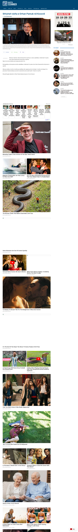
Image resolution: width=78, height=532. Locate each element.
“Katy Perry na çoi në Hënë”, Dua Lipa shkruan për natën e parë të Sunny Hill (67, 84)
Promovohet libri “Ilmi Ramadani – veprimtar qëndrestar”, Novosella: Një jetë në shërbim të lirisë (67, 53)
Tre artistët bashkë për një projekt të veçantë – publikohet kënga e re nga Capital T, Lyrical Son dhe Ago (67, 92)
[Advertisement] (27, 100)
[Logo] (12, 3)
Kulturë (62, 50)
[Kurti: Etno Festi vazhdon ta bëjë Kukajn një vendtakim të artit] (56, 68)
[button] (73, 8)
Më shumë (63, 96)
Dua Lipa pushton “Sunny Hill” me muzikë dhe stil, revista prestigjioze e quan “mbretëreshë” (67, 76)
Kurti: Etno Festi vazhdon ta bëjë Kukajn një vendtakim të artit (67, 69)
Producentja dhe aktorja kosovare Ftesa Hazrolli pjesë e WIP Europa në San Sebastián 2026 (67, 61)
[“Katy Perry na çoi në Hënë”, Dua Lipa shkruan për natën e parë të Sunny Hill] (56, 83)
